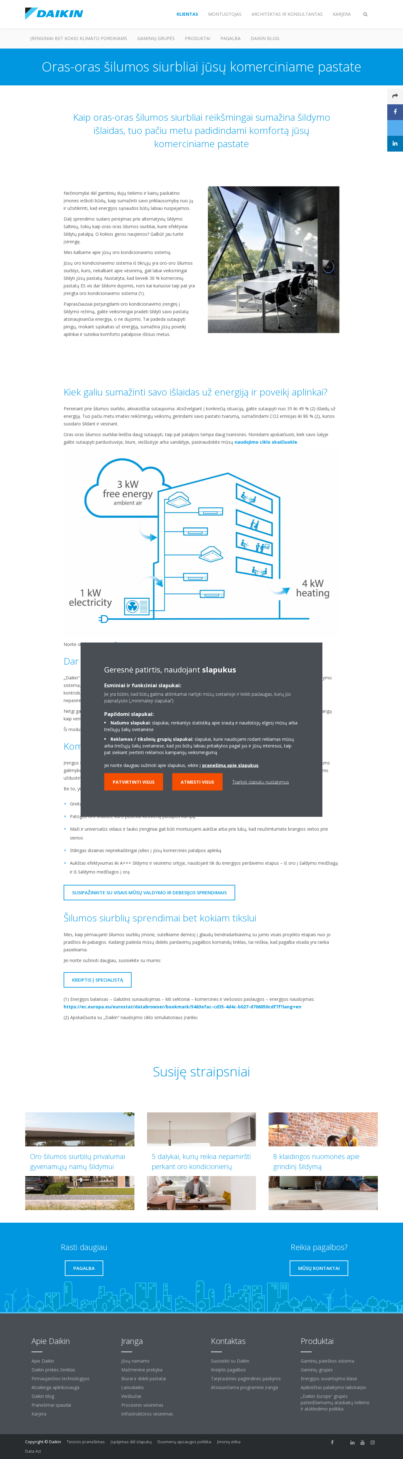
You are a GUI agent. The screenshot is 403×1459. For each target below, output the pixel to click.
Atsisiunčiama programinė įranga (244, 1387)
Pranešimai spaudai (51, 1405)
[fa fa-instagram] (373, 1442)
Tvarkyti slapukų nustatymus (260, 782)
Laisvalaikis (132, 1387)
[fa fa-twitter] (343, 1442)
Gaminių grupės (156, 38)
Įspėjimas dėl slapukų (131, 1442)
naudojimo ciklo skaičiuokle (266, 442)
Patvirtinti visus (134, 782)
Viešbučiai (131, 1396)
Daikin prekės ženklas (53, 1370)
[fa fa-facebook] (332, 1442)
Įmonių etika (229, 1442)
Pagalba (230, 38)
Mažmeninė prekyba (141, 1370)
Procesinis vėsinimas (142, 1405)
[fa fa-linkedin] (353, 1442)
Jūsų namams (135, 1361)
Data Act (33, 1451)
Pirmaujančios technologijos (60, 1378)
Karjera (38, 1414)
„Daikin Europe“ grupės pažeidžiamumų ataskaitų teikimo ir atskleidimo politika (335, 1402)
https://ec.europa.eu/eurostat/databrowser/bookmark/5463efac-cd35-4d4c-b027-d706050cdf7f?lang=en (182, 1007)
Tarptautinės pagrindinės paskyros (246, 1378)
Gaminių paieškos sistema (327, 1361)
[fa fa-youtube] (363, 1442)
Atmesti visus (197, 782)
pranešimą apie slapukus (230, 765)
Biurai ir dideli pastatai (143, 1378)
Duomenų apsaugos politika (184, 1442)
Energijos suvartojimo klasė (329, 1378)
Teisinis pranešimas (86, 1442)
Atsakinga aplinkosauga (55, 1387)
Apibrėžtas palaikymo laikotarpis (333, 1387)
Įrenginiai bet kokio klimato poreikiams (78, 38)
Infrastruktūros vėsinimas (147, 1414)
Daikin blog (265, 38)
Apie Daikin (42, 1361)
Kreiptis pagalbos (228, 1370)
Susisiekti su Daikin (230, 1361)
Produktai (197, 38)
